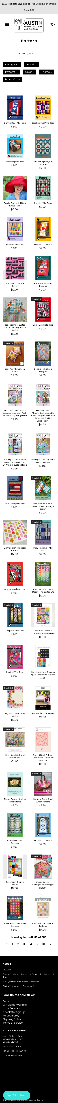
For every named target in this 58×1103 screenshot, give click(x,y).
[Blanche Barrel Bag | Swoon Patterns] (43, 784)
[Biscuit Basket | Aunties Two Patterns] (15, 784)
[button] (12, 64)
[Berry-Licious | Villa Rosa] (15, 574)
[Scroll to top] (52, 1097)
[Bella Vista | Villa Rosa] (15, 488)
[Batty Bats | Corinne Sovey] (15, 268)
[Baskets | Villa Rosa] (43, 229)
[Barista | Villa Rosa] (43, 188)
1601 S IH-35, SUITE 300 (13, 1046)
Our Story (7, 970)
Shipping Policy (12, 1019)
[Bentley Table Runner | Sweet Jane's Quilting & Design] (43, 488)
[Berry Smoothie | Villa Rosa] (43, 532)
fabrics (35, 974)
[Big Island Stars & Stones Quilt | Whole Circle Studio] (43, 657)
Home (23, 53)
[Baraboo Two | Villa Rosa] (43, 107)
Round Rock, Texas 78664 (14, 1051)
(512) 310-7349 (15, 1055)
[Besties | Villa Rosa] (15, 657)
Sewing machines (11, 974)
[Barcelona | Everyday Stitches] (43, 146)
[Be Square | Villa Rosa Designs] (43, 268)
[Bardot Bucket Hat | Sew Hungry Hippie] (15, 188)
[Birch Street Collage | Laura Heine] (15, 740)
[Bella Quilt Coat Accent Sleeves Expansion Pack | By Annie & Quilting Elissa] (15, 444)
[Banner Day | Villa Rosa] (15, 107)
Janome (18, 986)
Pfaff (5, 986)
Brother (26, 986)
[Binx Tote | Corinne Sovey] (43, 698)
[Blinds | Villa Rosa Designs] (15, 825)
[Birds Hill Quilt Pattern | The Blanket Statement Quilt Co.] (43, 740)
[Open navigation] (7, 24)
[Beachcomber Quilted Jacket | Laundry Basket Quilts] (15, 309)
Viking (10, 986)
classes (23, 974)
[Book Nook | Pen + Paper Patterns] (43, 908)
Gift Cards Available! (15, 1005)
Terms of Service (13, 1023)
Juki (32, 986)
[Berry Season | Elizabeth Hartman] (15, 532)
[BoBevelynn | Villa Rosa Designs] (15, 908)
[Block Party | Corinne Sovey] (15, 867)
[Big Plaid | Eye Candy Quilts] (15, 698)
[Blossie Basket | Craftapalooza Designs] (43, 867)
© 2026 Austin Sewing (13, 1100)
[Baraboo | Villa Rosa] (15, 146)
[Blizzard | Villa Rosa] (43, 825)
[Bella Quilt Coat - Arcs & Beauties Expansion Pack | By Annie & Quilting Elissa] (15, 395)
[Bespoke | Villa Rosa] (15, 615)
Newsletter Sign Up (14, 1012)
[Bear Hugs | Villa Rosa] (43, 309)
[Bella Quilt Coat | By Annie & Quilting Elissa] (43, 444)
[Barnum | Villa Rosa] (15, 229)
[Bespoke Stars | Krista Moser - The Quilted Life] (43, 574)
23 (43, 944)
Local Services (11, 1008)
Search (7, 1001)
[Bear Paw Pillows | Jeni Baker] (15, 354)
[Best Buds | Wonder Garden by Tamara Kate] (43, 615)
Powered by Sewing (34, 1100)
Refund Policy (11, 1015)
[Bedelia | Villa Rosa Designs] (43, 354)
